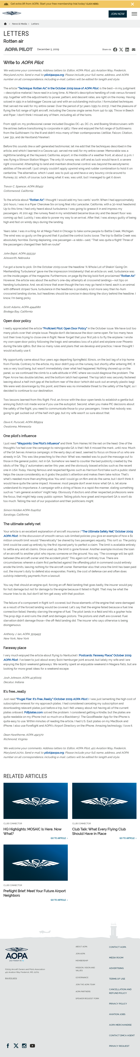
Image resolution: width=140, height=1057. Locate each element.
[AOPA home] (11, 14)
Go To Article (58, 838)
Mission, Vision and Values (85, 969)
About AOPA (81, 947)
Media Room (116, 957)
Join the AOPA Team (85, 984)
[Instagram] (25, 1046)
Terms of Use (117, 978)
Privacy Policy (118, 1003)
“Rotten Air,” (36, 200)
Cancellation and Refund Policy (120, 991)
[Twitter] (17, 1046)
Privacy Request (119, 1046)
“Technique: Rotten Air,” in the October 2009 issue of (58, 88)
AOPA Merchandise (120, 1025)
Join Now (118, 14)
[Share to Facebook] (115, 49)
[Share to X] (121, 49)
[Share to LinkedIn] (127, 49)
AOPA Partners (83, 991)
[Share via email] (133, 49)
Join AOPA (80, 954)
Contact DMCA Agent (122, 1035)
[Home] (7, 23)
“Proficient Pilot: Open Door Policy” (65, 328)
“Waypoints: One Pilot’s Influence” (38, 443)
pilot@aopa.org (54, 74)
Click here (92, 4)
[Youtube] (32, 1046)
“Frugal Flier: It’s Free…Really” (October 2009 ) (52, 699)
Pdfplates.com (33, 712)
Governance (82, 977)
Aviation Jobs (117, 1014)
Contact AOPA (117, 947)
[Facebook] (9, 1046)
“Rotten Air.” (127, 275)
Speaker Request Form (87, 998)
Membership (82, 961)
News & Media (19, 24)
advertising (116, 968)
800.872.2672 (11, 978)
